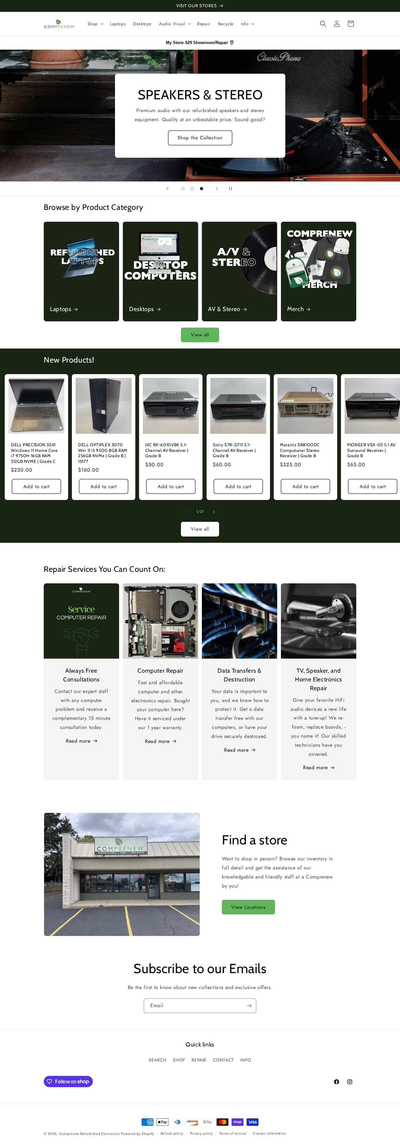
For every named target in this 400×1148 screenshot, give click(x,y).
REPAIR (199, 1060)
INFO (245, 1060)
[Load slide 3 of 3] (201, 188)
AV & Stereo (224, 309)
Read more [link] (315, 767)
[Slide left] (186, 512)
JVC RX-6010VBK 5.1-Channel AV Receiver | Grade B (166, 450)
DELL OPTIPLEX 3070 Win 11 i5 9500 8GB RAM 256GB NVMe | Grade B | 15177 (103, 453)
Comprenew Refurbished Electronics (89, 1133)
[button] (95, 23)
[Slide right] (214, 512)
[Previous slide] (167, 188)
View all (200, 334)
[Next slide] (217, 188)
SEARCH (158, 1060)
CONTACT (223, 1060)
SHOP (179, 1060)
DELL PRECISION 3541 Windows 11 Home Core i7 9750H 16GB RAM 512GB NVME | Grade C (34, 453)
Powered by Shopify (137, 1133)
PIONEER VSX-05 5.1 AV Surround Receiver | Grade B (371, 450)
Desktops (141, 309)
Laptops (60, 309)
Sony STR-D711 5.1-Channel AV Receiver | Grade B (234, 450)
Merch (295, 309)
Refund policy (172, 1133)
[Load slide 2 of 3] (192, 188)
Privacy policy (201, 1133)
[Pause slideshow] (232, 188)
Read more (78, 741)
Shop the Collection (200, 137)
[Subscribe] (249, 1005)
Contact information (269, 1133)
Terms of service (232, 1133)
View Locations (248, 907)
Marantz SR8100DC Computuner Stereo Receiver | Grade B (300, 450)
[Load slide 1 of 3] (183, 188)
